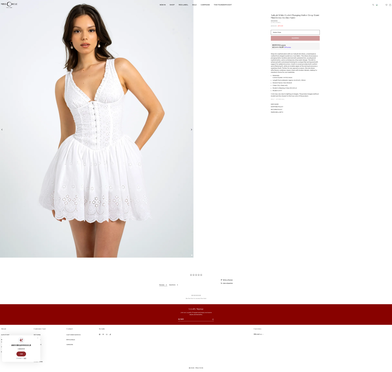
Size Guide (275, 104)
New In (163, 5)
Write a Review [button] (228, 280)
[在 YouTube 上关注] (106, 334)
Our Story (5, 335)
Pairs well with (277, 112)
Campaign (205, 5)
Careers (69, 344)
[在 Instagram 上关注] (99, 334)
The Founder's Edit (223, 5)
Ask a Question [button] (228, 283)
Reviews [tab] (161, 285)
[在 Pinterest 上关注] (103, 334)
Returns (37, 335)
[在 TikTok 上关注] (110, 334)
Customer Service (73, 335)
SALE (194, 5)
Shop (172, 5)
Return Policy (276, 109)
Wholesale (70, 339)
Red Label (183, 5)
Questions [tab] (172, 285)
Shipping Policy (277, 106)
